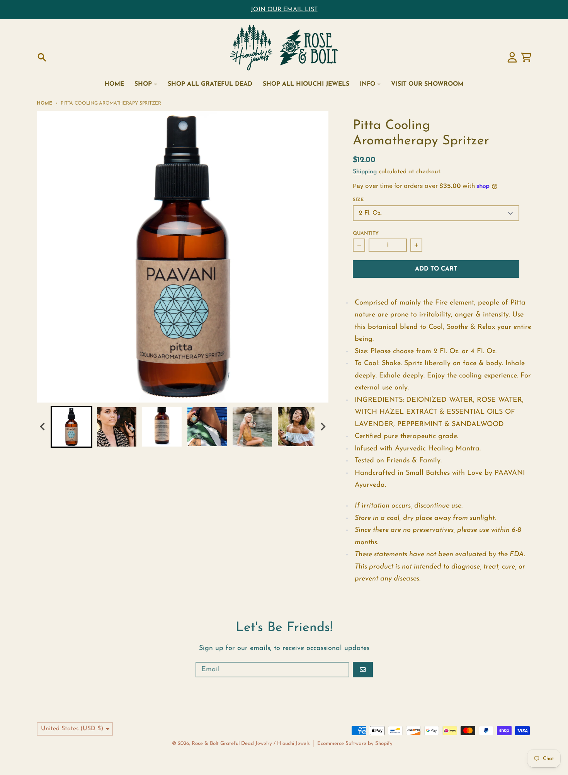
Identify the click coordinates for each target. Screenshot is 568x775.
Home (44, 103)
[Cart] (526, 57)
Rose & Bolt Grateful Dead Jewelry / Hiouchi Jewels (251, 743)
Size (358, 200)
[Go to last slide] (43, 426)
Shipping (365, 172)
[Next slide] (322, 426)
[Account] (512, 57)
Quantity (366, 233)
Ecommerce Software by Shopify (355, 743)
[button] (71, 427)
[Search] (42, 57)
